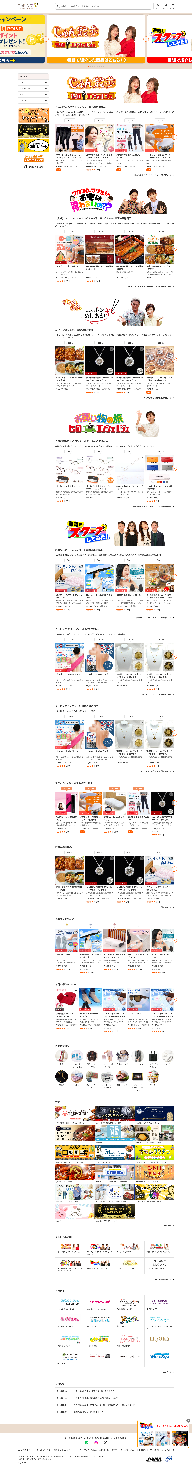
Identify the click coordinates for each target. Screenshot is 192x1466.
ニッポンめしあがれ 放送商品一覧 (157, 397)
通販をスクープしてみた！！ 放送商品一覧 (153, 617)
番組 (22, 94)
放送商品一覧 (165, 907)
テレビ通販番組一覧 (163, 1279)
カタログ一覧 (165, 1372)
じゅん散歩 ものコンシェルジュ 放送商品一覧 (152, 175)
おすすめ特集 (25, 88)
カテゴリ (23, 82)
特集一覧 (167, 1225)
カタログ (23, 100)
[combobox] (105, 6)
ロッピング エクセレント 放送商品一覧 (155, 694)
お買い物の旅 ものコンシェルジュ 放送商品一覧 (151, 506)
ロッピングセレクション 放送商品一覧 (155, 771)
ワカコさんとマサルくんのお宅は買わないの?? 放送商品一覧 (146, 286)
